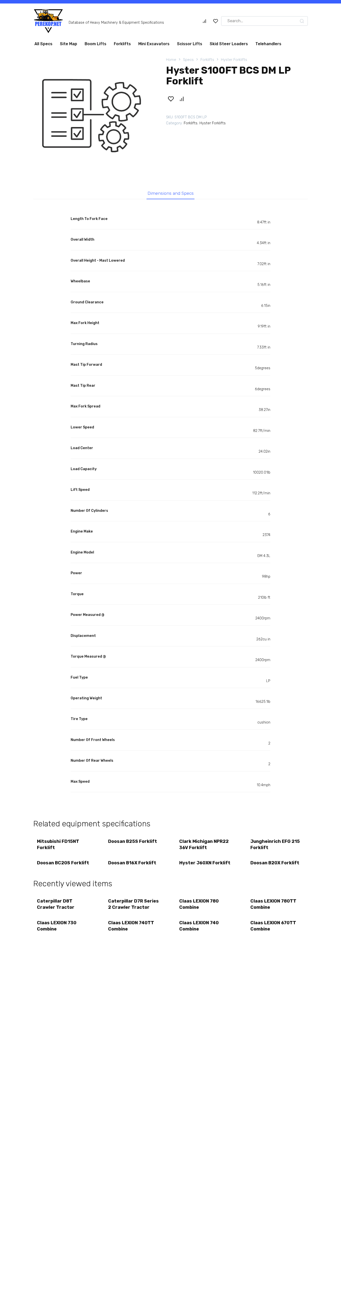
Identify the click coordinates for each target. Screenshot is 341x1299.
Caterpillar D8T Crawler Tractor (55, 904)
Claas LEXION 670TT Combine (273, 926)
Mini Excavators (154, 43)
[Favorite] (215, 21)
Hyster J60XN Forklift (204, 863)
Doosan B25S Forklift (132, 841)
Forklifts (122, 43)
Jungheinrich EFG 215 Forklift (275, 844)
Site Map (68, 43)
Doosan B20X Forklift (274, 863)
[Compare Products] (204, 21)
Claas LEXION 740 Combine (199, 926)
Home (171, 59)
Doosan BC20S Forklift (63, 863)
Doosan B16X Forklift (132, 863)
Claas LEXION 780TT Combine (273, 904)
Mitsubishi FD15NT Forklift (58, 844)
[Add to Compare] (181, 99)
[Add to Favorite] (170, 99)
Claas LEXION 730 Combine (56, 926)
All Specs (43, 43)
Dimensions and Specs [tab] (171, 193)
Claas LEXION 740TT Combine (131, 926)
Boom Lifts (95, 43)
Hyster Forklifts (234, 59)
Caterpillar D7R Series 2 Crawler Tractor (133, 904)
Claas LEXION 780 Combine (199, 904)
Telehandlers (268, 43)
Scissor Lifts (189, 43)
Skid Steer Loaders (229, 43)
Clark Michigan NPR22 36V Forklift (204, 844)
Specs (188, 59)
